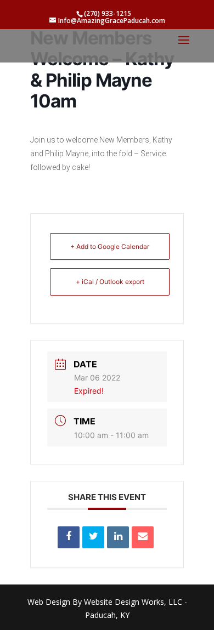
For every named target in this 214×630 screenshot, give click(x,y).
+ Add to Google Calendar (109, 246)
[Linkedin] (118, 537)
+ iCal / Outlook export (110, 281)
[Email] (143, 537)
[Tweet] (93, 537)
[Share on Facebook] (69, 537)
